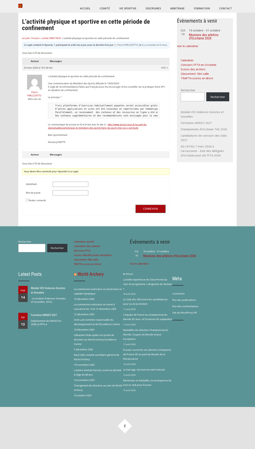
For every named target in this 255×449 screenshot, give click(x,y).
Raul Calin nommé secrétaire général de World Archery (96, 357)
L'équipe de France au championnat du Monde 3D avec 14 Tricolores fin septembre (147, 317)
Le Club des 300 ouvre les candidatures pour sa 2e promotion (145, 301)
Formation (202, 8)
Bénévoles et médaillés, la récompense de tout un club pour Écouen (147, 383)
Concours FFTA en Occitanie (198, 65)
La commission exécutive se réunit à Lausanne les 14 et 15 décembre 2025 (95, 307)
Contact (225, 8)
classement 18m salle (86, 259)
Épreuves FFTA (82, 250)
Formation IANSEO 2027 (196, 123)
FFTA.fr (129, 274)
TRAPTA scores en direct (197, 78)
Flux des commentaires (185, 306)
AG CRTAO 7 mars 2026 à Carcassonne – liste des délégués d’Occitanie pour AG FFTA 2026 (202, 150)
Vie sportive (127, 8)
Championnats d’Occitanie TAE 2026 (204, 129)
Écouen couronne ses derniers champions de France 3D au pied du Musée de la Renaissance (147, 354)
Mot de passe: (33, 192)
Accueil (85, 8)
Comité (105, 8)
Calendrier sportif (84, 241)
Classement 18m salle (195, 73)
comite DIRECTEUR (51, 38)
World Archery (91, 274)
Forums (35, 38)
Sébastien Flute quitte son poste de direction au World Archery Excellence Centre (95, 339)
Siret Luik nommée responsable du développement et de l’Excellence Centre (97, 322)
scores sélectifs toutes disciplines (93, 255)
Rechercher (188, 90)
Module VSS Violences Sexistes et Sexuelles (48, 290)
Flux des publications (184, 300)
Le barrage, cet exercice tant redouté (144, 369)
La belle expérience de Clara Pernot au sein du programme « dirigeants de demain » (147, 284)
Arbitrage (177, 8)
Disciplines (153, 8)
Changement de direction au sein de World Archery (98, 388)
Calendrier (187, 60)
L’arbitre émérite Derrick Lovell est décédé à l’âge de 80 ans (97, 372)
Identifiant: (31, 184)
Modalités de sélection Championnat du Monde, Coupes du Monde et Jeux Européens (145, 334)
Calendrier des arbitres (87, 246)
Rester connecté (37, 200)
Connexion (150, 208)
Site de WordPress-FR (184, 312)
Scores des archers (193, 69)
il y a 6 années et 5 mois (154, 45)
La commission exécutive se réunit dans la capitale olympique (98, 291)
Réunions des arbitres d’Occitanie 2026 (204, 36)
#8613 (164, 67)
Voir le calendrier (187, 46)
